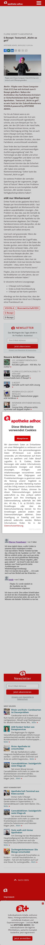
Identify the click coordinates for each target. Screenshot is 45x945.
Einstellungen (35, 529)
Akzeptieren (22, 438)
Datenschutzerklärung (13, 525)
